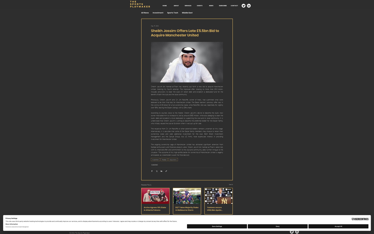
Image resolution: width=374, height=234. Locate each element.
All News (145, 13)
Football (164, 159)
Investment (158, 13)
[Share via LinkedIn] (161, 171)
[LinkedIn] (249, 6)
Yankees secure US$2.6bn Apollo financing (214, 208)
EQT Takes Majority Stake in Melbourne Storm (187, 208)
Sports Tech (172, 13)
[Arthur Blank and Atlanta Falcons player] (155, 196)
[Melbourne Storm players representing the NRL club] (187, 196)
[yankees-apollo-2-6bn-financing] (218, 196)
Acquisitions (173, 159)
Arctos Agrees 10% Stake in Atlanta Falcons (155, 208)
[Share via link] (166, 171)
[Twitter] (243, 6)
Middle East (187, 13)
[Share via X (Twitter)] (157, 171)
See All (231, 184)
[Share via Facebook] (152, 171)
